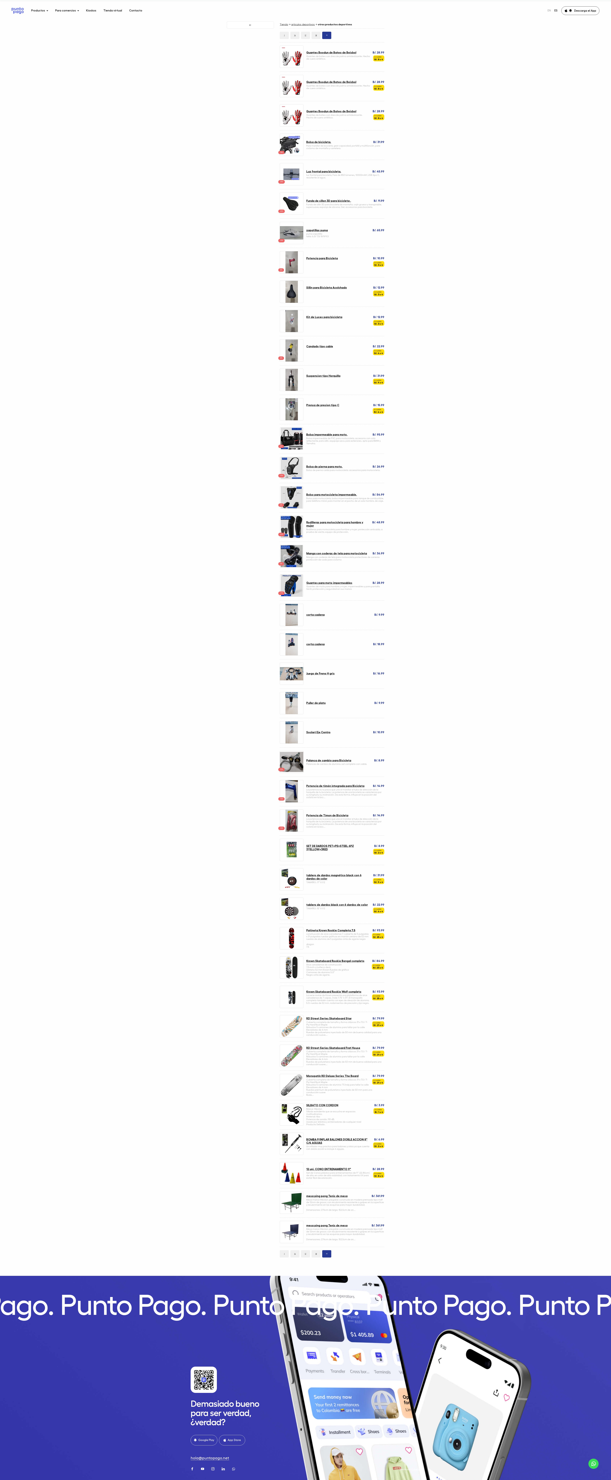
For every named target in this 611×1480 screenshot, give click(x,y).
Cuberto (415, 1469)
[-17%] (291, 596)
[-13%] (291, 243)
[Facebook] (193, 1468)
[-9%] (291, 449)
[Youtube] (203, 1468)
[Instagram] (213, 1468)
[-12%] (291, 802)
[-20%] (291, 214)
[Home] (18, 10)
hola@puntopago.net (210, 1458)
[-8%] (291, 273)
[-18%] (291, 155)
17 (305, 35)
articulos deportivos (303, 24)
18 (316, 35)
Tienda (284, 24)
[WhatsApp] (234, 1468)
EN (549, 10)
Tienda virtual (112, 10)
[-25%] (291, 185)
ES (556, 10)
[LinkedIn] (224, 1468)
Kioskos (91, 10)
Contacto (135, 10)
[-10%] (291, 479)
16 (295, 35)
